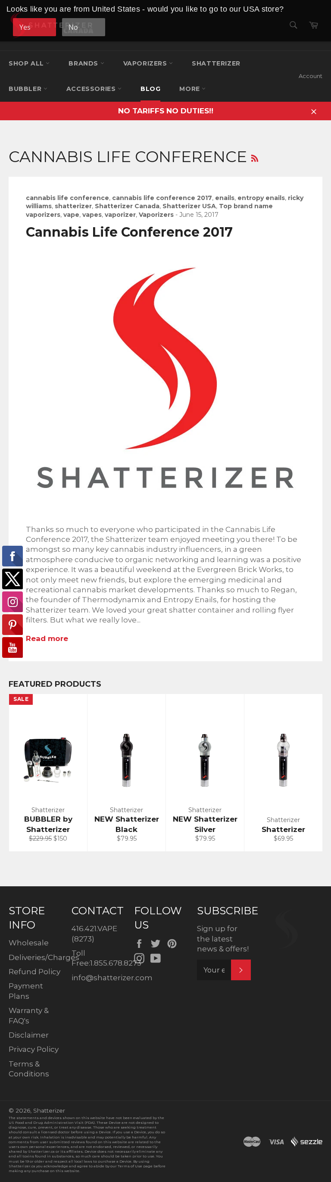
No (73, 27)
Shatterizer (216, 63)
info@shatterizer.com (112, 977)
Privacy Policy (34, 1049)
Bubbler (26, 89)
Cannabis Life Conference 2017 (129, 232)
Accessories (92, 89)
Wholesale (29, 942)
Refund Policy (34, 971)
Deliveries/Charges (44, 957)
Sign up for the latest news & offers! (223, 938)
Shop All (27, 63)
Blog (150, 89)
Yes (25, 27)
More (190, 89)
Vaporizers (146, 63)
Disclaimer (29, 1035)
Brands (84, 63)
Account (310, 75)
